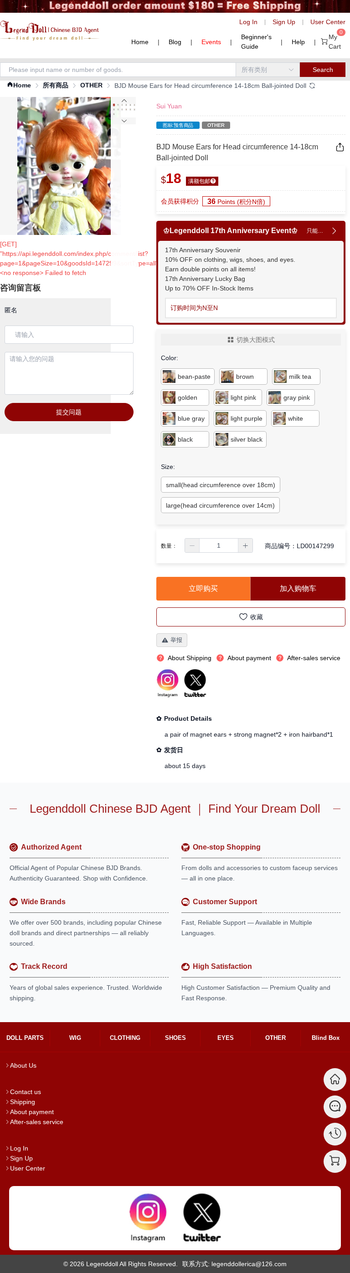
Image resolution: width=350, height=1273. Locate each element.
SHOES (175, 1037)
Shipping (22, 1101)
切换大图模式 (256, 339)
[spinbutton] (219, 545)
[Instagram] (148, 1218)
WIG (75, 1037)
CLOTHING (125, 1037)
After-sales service (36, 1121)
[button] (192, 545)
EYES (225, 1037)
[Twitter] (201, 1218)
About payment (32, 1111)
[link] (19, 85)
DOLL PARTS (25, 1037)
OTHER (91, 85)
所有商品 (55, 85)
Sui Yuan (169, 106)
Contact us (25, 1091)
